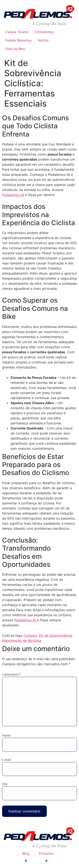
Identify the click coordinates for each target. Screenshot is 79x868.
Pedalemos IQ (13, 195)
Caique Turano (16, 32)
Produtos (46, 853)
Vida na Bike (15, 49)
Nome (6, 735)
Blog (25, 853)
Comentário (11, 674)
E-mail (6, 759)
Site (4, 784)
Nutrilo (43, 40)
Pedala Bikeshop (18, 40)
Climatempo (44, 32)
